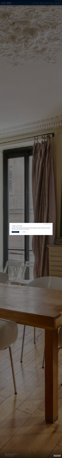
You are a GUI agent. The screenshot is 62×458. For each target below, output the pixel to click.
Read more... (27, 229)
